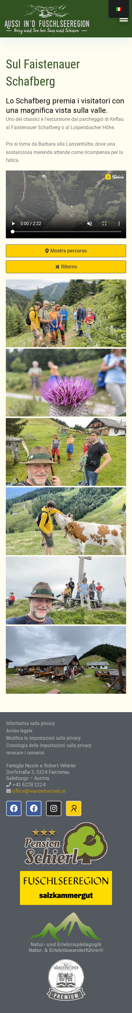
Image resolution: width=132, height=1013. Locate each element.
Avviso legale (19, 731)
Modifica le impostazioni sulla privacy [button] (43, 738)
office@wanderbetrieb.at (39, 791)
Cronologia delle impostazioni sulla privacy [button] (48, 745)
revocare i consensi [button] (25, 753)
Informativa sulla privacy (30, 723)
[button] (123, 19)
